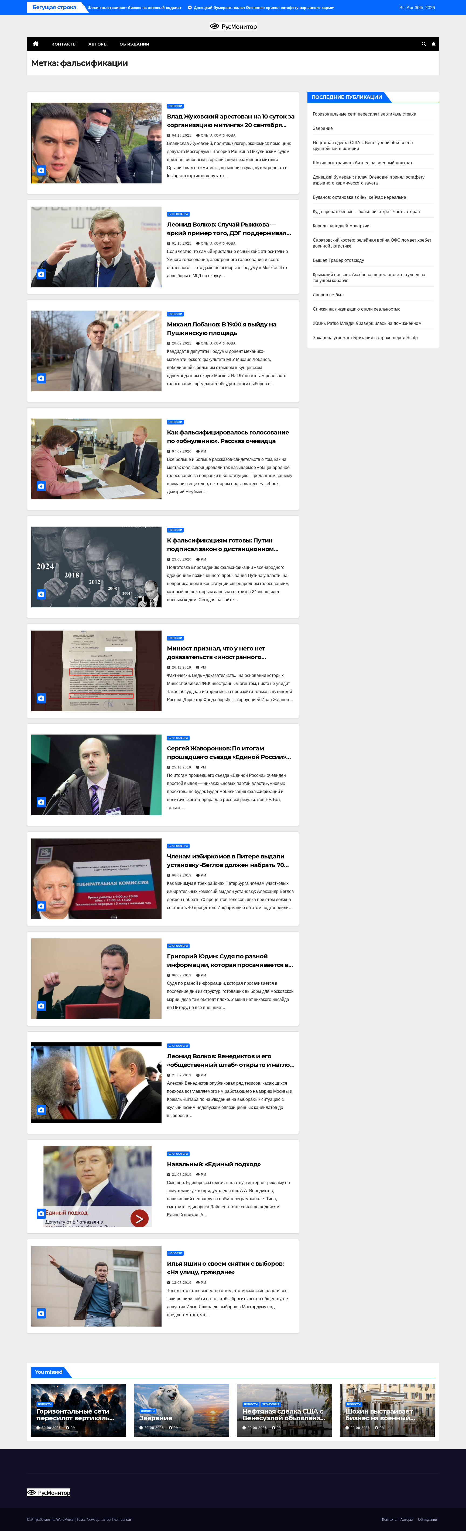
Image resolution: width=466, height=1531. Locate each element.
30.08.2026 (52, 1428)
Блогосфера (178, 214)
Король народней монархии (341, 226)
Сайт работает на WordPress (51, 1520)
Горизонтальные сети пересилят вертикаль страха (364, 114)
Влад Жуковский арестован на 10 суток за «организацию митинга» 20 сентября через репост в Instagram (230, 125)
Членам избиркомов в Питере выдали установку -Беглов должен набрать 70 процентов (225, 865)
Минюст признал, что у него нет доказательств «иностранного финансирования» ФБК (216, 657)
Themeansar (121, 1520)
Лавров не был (328, 295)
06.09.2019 (182, 875)
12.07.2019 (182, 1283)
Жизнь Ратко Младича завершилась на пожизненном (367, 323)
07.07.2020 (182, 451)
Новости (175, 106)
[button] (424, 44)
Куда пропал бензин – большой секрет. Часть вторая (366, 211)
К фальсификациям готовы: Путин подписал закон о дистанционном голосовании (220, 549)
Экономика (270, 1404)
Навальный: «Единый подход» (214, 1164)
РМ (203, 451)
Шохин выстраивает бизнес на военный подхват (363, 163)
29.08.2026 (155, 1428)
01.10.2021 (182, 243)
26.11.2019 (182, 667)
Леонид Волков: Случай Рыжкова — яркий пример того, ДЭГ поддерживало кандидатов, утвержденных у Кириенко (229, 233)
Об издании (134, 44)
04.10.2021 (182, 135)
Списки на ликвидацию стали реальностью (357, 309)
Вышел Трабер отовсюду (338, 260)
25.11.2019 (182, 767)
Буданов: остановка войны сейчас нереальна (359, 197)
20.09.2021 (182, 343)
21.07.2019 (182, 1075)
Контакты (63, 44)
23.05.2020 (182, 559)
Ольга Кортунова (218, 135)
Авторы (98, 44)
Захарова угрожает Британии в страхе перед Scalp (365, 337)
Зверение (323, 128)
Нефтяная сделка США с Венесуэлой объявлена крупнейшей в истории (282, 1418)
